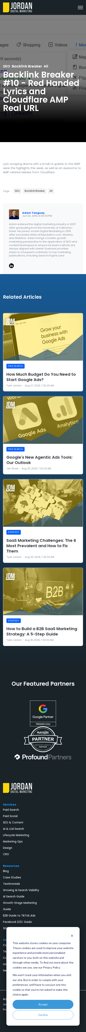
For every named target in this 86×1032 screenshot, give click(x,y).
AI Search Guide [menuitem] (13, 896)
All (46, 66)
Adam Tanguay (33, 213)
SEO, (17, 191)
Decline (43, 1015)
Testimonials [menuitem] (11, 884)
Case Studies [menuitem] (12, 877)
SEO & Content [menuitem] (13, 822)
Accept (43, 1004)
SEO (6, 66)
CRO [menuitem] (6, 854)
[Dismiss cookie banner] (72, 935)
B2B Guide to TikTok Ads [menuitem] (19, 915)
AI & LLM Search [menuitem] (13, 829)
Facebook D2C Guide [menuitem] (17, 922)
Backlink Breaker (27, 66)
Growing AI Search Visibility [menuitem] (21, 890)
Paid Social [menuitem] (10, 816)
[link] (17, 7)
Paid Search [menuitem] (11, 810)
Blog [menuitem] (6, 871)
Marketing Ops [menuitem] (13, 841)
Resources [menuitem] (11, 866)
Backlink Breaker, (35, 191)
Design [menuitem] (7, 848)
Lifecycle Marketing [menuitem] (16, 835)
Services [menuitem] (9, 805)
